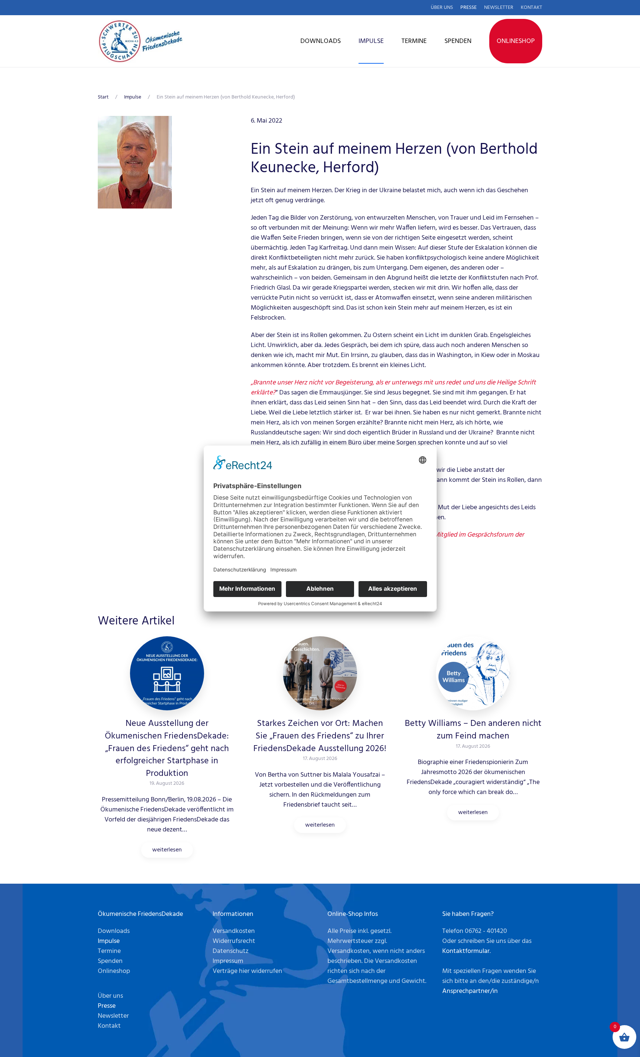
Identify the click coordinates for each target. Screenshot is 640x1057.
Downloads (320, 41)
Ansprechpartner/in (470, 991)
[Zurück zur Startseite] (140, 41)
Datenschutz (231, 951)
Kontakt (531, 7)
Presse (468, 7)
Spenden (457, 41)
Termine (414, 41)
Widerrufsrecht (234, 941)
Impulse (371, 41)
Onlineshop (516, 41)
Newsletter (498, 7)
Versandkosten (234, 931)
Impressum (228, 961)
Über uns (442, 7)
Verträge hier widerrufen (247, 971)
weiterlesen (167, 850)
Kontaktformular (466, 951)
